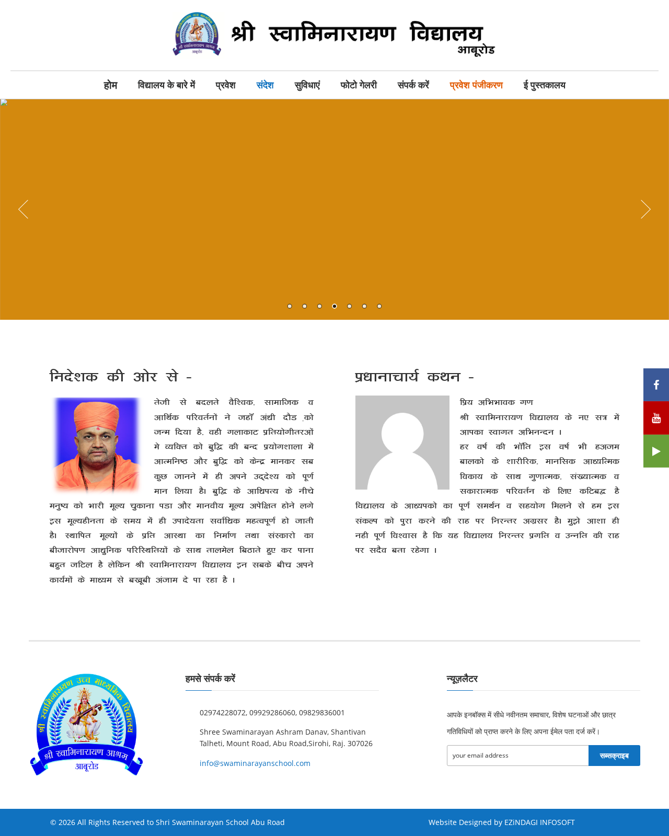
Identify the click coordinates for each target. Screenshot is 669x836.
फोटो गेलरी (359, 85)
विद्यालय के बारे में (166, 85)
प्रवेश (226, 85)
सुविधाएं (307, 85)
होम (110, 85)
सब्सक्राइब (614, 755)
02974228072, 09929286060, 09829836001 (272, 712)
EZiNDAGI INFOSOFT (539, 822)
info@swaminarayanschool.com (255, 763)
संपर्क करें (413, 85)
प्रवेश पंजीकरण (476, 85)
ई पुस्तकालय (545, 85)
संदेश (265, 85)
